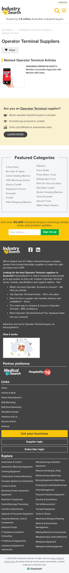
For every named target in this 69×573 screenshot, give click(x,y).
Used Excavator (45, 196)
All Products (7, 30)
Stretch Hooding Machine (50, 192)
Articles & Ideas (8, 392)
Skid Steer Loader (46, 187)
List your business (34, 434)
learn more (15, 134)
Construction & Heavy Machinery (16, 476)
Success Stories (8, 421)
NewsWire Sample (9, 412)
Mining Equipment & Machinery (50, 480)
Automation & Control (11, 462)
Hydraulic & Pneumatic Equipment (17, 513)
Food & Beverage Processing (14, 504)
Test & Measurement (45, 504)
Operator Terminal (10, 33)
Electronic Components (12, 499)
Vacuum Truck (44, 201)
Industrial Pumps (9, 527)
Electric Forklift (13, 184)
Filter (12, 50)
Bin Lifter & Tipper (15, 171)
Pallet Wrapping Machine (18, 202)
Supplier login (34, 441)
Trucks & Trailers (43, 513)
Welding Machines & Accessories (51, 532)
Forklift (9, 197)
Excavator (11, 193)
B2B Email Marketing (11, 407)
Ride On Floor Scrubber (49, 183)
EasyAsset (54, 313)
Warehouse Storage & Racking (50, 518)
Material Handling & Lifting (48, 470)
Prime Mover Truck (46, 174)
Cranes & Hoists (8, 486)
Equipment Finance (16, 189)
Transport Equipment (45, 509)
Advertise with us (9, 416)
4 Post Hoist (12, 167)
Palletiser (41, 165)
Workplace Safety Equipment (49, 546)
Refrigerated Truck (46, 179)
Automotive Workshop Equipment (16, 466)
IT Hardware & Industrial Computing (34, 30)
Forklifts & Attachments (12, 509)
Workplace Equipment (46, 541)
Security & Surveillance (46, 499)
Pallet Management (45, 490)
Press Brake (43, 170)
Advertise (62, 2)
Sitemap (5, 426)
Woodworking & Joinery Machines (51, 537)
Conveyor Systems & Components (17, 481)
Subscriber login (34, 449)
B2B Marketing (8, 402)
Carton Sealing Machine (18, 175)
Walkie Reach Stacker (48, 205)
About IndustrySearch (11, 397)
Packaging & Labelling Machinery (51, 485)
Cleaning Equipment (10, 471)
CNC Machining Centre (18, 180)
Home (4, 388)
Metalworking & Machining (48, 475)
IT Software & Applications (13, 541)
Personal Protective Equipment (50, 494)
